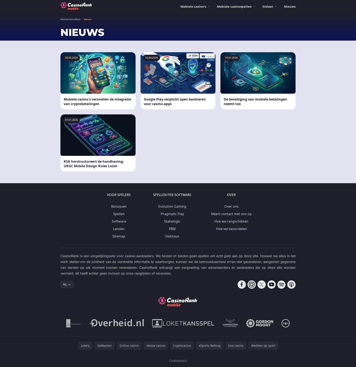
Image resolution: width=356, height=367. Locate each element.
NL (65, 284)
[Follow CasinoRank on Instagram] (252, 284)
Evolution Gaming (172, 206)
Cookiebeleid (178, 361)
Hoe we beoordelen (231, 228)
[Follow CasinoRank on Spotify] (281, 284)
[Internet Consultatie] (116, 323)
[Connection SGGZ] (230, 323)
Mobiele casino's (193, 6)
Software (119, 221)
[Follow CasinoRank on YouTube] (271, 284)
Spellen (119, 214)
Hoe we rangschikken (231, 221)
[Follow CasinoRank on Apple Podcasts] (291, 284)
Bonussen (119, 206)
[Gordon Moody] (259, 323)
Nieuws (290, 6)
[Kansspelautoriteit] (73, 323)
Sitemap (118, 236)
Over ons (231, 206)
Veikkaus (172, 236)
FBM (172, 228)
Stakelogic (172, 221)
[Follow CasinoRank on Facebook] (242, 284)
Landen (119, 228)
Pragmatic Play (172, 214)
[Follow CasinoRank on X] (261, 284)
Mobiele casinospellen (234, 6)
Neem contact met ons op (231, 214)
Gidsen (267, 6)
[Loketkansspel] (183, 323)
